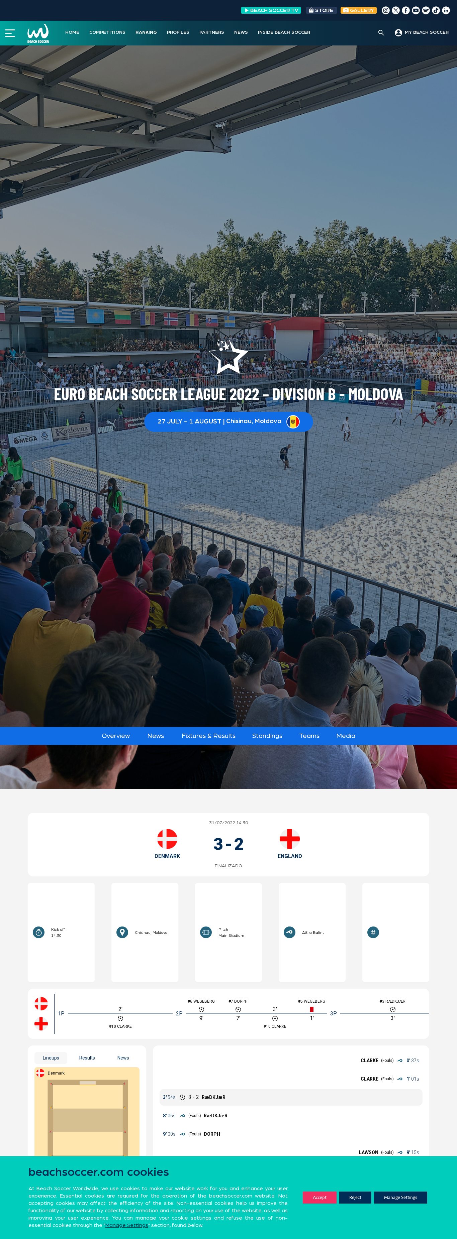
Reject (355, 1197)
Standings (267, 736)
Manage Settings (400, 1197)
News (155, 736)
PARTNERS (211, 32)
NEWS (241, 32)
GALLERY (361, 10)
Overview (116, 736)
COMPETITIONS (107, 32)
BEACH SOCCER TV (274, 10)
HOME (72, 32)
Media (345, 736)
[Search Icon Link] (381, 33)
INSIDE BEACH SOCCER (284, 32)
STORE (324, 10)
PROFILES (178, 32)
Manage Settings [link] (126, 1225)
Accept (320, 1197)
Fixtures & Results (209, 736)
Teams (309, 736)
